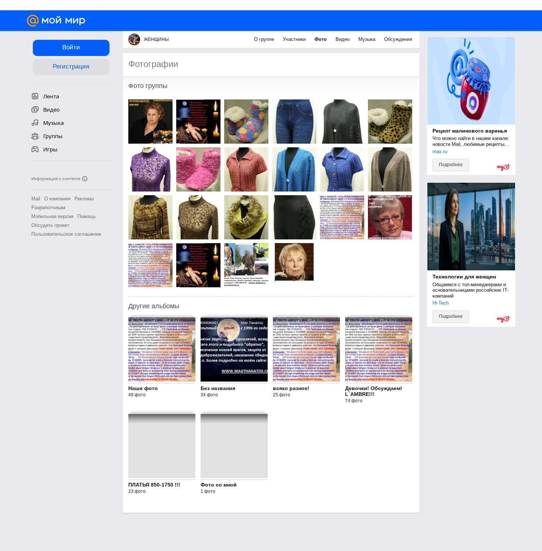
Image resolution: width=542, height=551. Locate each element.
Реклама (84, 198)
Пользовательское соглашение (66, 234)
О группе (264, 39)
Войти (71, 47)
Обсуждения (398, 39)
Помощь (86, 216)
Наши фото (143, 388)
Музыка (367, 39)
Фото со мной (219, 485)
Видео (343, 39)
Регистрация (71, 66)
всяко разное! (291, 388)
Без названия (218, 388)
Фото (321, 39)
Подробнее (451, 164)
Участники (295, 39)
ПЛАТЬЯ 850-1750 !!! (154, 485)
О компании (57, 198)
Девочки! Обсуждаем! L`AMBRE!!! (373, 391)
